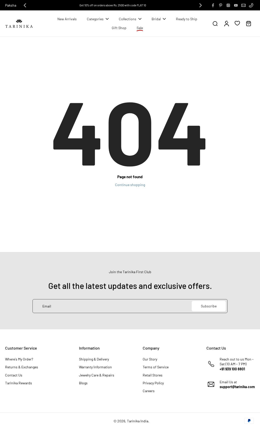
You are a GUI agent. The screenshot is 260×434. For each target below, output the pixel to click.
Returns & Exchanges (21, 367)
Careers (149, 391)
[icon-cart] (248, 23)
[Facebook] (213, 5)
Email (46, 306)
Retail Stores (152, 375)
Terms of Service (156, 367)
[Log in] (226, 23)
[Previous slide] (24, 5)
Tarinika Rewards (18, 383)
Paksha (10, 5)
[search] (215, 23)
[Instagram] (228, 5)
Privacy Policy (153, 383)
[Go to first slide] (200, 5)
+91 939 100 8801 (232, 369)
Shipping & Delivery (94, 359)
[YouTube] (236, 5)
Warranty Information (95, 367)
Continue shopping (130, 185)
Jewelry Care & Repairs (96, 375)
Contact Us (13, 375)
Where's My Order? (19, 359)
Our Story (150, 359)
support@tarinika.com (237, 387)
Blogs (83, 383)
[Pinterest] (220, 5)
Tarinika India (137, 421)
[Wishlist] (237, 23)
